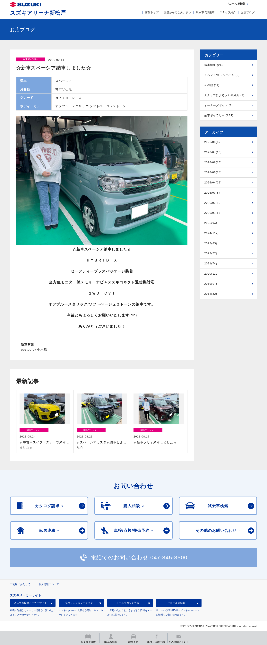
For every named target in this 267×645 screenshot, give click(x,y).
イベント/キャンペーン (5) (222, 74)
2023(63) (210, 243)
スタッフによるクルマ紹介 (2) (224, 95)
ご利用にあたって (20, 584)
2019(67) (210, 283)
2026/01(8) (212, 212)
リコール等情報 (176, 603)
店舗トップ (152, 12)
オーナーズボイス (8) (218, 105)
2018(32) (210, 293)
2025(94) (210, 223)
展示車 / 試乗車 (205, 12)
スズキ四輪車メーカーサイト (30, 603)
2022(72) (210, 253)
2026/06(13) (213, 162)
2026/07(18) (213, 152)
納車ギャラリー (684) (218, 115)
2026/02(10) (213, 202)
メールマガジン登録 (127, 603)
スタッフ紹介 (228, 12)
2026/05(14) (213, 172)
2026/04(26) (213, 182)
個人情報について (49, 584)
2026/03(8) (212, 192)
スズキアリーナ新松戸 (38, 13)
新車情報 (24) (213, 64)
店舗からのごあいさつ (177, 12)
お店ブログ (247, 12)
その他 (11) (212, 85)
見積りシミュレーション (79, 603)
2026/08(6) (212, 142)
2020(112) (211, 273)
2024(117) (211, 233)
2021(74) (210, 263)
